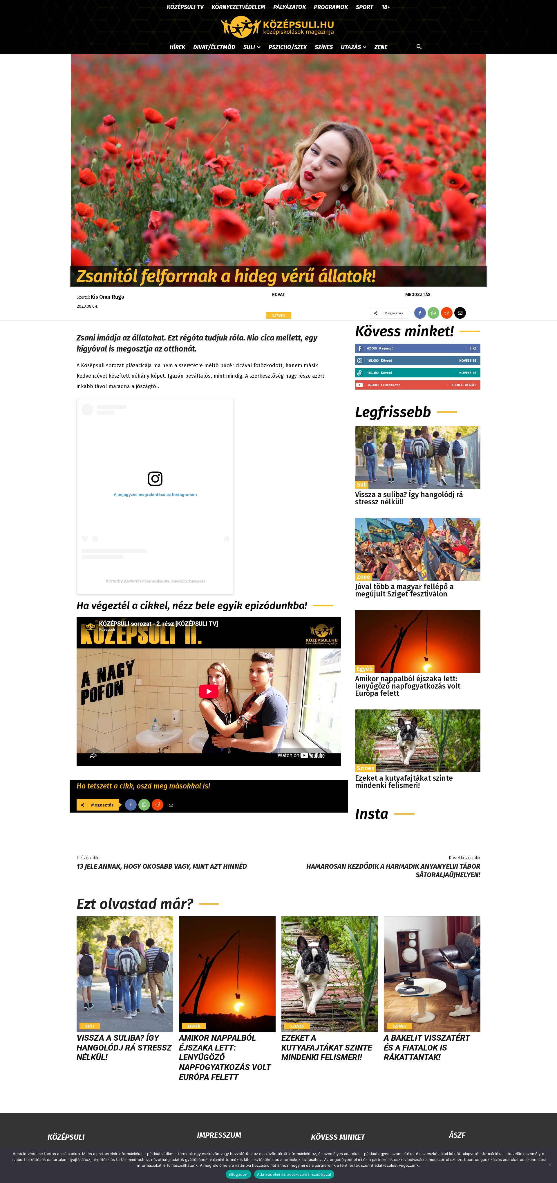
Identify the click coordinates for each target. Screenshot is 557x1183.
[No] (550, 1165)
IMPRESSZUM (219, 1135)
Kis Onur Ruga (107, 297)
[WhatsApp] (433, 313)
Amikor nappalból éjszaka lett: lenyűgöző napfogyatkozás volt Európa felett (407, 686)
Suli (362, 484)
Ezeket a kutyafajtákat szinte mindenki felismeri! (404, 782)
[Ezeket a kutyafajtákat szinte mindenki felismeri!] (417, 740)
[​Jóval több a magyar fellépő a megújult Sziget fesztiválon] (417, 549)
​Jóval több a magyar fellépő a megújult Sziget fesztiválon (404, 590)
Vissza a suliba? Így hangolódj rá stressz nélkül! (409, 498)
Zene (363, 576)
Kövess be (467, 360)
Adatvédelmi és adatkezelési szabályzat (294, 1174)
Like (473, 348)
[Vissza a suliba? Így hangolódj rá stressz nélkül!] (417, 457)
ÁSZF (457, 1135)
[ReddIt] (447, 313)
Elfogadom (238, 1174)
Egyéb (365, 668)
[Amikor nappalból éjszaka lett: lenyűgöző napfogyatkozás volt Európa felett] (417, 641)
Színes (278, 315)
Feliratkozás (464, 385)
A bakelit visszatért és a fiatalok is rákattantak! (427, 1047)
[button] (419, 47)
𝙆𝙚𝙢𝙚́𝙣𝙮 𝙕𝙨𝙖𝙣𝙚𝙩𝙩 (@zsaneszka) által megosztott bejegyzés (155, 581)
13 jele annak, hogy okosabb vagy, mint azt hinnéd (162, 866)
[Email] (460, 313)
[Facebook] (420, 313)
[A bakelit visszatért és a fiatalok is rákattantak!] (432, 974)
